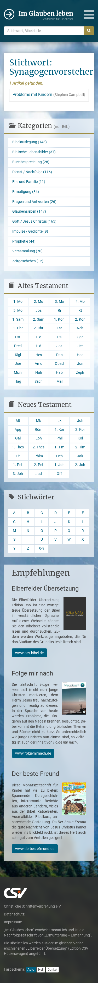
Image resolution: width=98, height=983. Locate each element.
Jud (39, 474)
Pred (18, 346)
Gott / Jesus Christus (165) (34, 221)
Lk (59, 420)
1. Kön (59, 319)
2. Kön (80, 319)
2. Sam (38, 319)
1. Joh (59, 465)
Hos (80, 355)
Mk (38, 420)
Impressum (13, 922)
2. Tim (80, 447)
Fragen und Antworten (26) (34, 201)
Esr (59, 328)
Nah (38, 372)
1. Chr (18, 328)
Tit (18, 456)
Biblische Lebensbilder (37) (34, 152)
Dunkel (52, 969)
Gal (18, 438)
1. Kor (59, 429)
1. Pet (17, 465)
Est (17, 337)
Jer (80, 346)
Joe (18, 363)
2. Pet (38, 465)
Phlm (38, 456)
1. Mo (17, 301)
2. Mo (38, 301)
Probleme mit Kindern (49, 94)
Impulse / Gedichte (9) (30, 231)
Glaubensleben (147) (29, 211)
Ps (59, 337)
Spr (80, 337)
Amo (38, 363)
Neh (80, 328)
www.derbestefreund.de (34, 849)
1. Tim (59, 447)
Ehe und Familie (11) (28, 182)
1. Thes (18, 447)
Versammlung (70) (27, 251)
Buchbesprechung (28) (30, 162)
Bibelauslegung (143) (29, 142)
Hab (59, 372)
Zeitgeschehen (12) (27, 261)
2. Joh (80, 465)
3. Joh (18, 474)
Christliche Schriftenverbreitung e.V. (32, 906)
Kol (80, 438)
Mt (18, 420)
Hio (38, 337)
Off (59, 474)
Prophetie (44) (24, 241)
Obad (59, 363)
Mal (59, 381)
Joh (80, 420)
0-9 (41, 548)
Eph (39, 438)
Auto (30, 969)
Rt (80, 310)
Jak (80, 456)
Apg (18, 429)
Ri (59, 310)
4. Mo (80, 301)
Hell (41, 969)
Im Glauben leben (45, 15)
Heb (59, 456)
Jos (39, 310)
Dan (59, 355)
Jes (59, 346)
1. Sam (18, 319)
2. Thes (38, 447)
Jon (80, 363)
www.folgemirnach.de (33, 753)
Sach (38, 381)
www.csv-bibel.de (29, 653)
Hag (17, 381)
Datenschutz (14, 914)
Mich (18, 372)
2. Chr (38, 328)
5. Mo (17, 310)
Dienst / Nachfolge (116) (32, 172)
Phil (59, 438)
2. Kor (80, 429)
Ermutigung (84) (25, 192)
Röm (38, 429)
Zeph (80, 372)
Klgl (18, 355)
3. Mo (59, 301)
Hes (39, 355)
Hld (38, 346)
